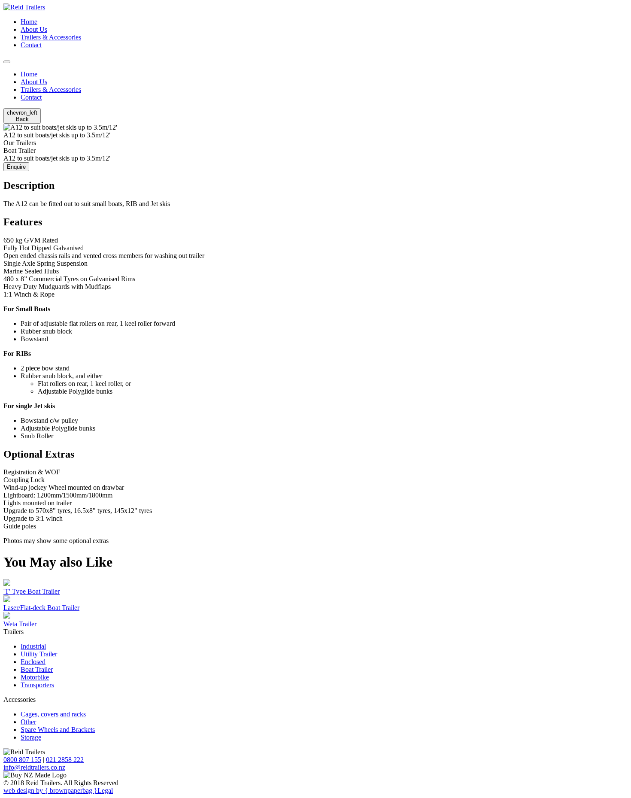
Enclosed (33, 661)
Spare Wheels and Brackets (58, 729)
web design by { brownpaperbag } (50, 790)
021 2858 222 (65, 759)
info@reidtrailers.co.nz (34, 767)
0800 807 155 (22, 759)
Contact (31, 45)
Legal (105, 790)
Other (28, 721)
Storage (31, 737)
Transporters (37, 685)
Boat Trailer (37, 669)
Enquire (16, 167)
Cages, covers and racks (53, 714)
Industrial (33, 646)
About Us (34, 29)
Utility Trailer (39, 654)
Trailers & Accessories (51, 37)
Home (29, 21)
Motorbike (35, 677)
